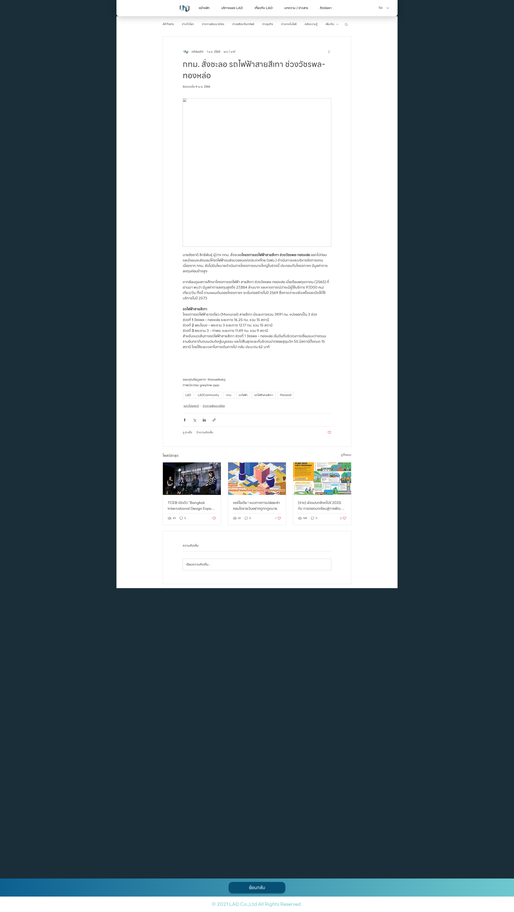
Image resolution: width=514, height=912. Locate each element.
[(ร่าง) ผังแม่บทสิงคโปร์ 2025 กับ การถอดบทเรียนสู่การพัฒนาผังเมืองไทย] (322, 478)
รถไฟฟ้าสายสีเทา (263, 395)
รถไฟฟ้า (243, 395)
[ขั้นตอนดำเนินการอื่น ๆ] (328, 51)
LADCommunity (208, 395)
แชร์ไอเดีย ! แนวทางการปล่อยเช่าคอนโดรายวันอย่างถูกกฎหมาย (256, 505)
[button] (232, 8)
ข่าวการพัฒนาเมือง (213, 24)
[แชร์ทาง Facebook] (185, 420)
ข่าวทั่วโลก (188, 24)
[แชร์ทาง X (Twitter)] (194, 420)
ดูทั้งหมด (346, 455)
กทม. (229, 395)
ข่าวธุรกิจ (267, 24)
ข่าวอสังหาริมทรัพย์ (243, 24)
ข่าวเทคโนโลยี (289, 24)
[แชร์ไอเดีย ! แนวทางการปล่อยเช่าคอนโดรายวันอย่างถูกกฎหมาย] (257, 478)
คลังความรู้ (311, 24)
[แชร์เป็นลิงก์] (214, 420)
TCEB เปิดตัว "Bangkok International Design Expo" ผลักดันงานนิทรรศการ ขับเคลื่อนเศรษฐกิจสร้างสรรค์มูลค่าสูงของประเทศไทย (191, 505)
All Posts (168, 24)
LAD (188, 395)
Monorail (285, 395)
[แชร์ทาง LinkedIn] (204, 420)
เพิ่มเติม (329, 24)
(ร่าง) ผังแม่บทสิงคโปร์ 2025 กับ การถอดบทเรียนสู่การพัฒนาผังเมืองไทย (321, 505)
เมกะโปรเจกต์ (191, 406)
